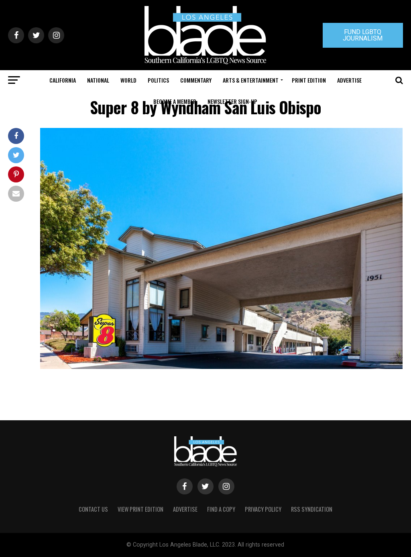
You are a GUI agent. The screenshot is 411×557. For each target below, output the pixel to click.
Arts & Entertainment (251, 80)
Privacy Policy (263, 509)
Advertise (349, 80)
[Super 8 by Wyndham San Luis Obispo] (221, 367)
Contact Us (93, 509)
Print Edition (309, 80)
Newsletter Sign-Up (232, 101)
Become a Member (174, 101)
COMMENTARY (196, 80)
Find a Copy (221, 509)
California (62, 80)
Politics (158, 80)
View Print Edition (140, 509)
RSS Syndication (311, 509)
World (128, 80)
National (98, 80)
